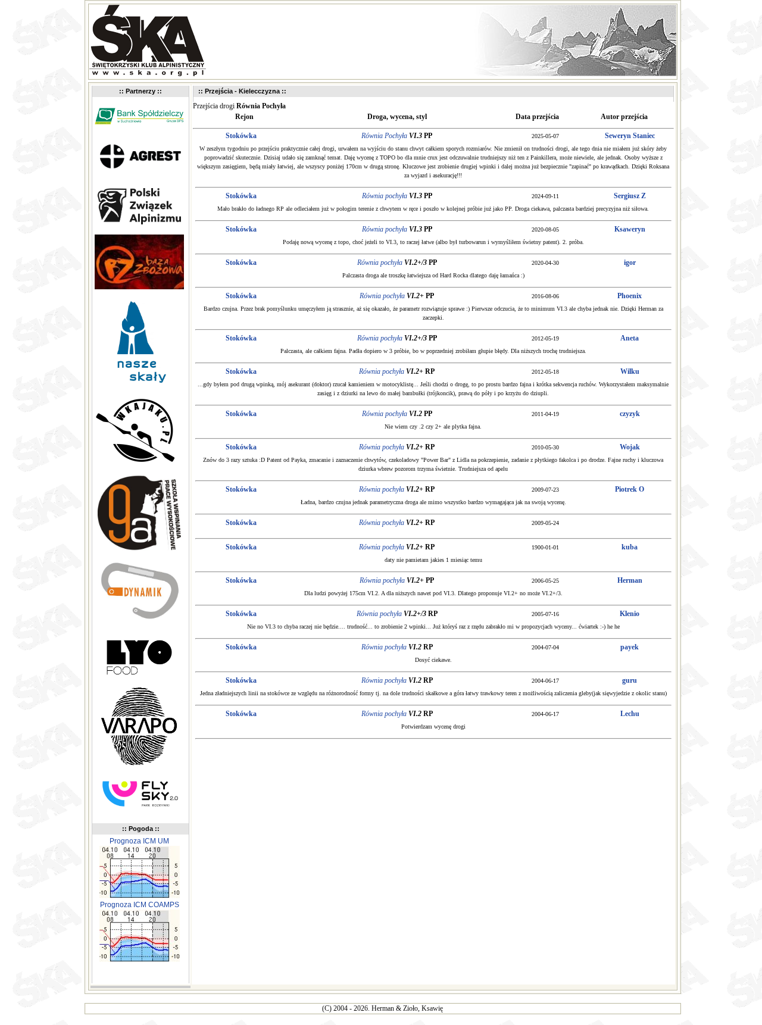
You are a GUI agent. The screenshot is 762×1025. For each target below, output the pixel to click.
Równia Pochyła (384, 136)
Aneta (629, 338)
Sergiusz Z (630, 196)
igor (630, 262)
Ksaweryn (629, 229)
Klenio (629, 614)
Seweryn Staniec (630, 136)
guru (629, 680)
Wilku (629, 371)
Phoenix (629, 296)
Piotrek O (629, 489)
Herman (629, 580)
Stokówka (241, 136)
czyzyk (630, 414)
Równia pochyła (384, 196)
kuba (630, 547)
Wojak (630, 447)
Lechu (629, 714)
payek (629, 647)
